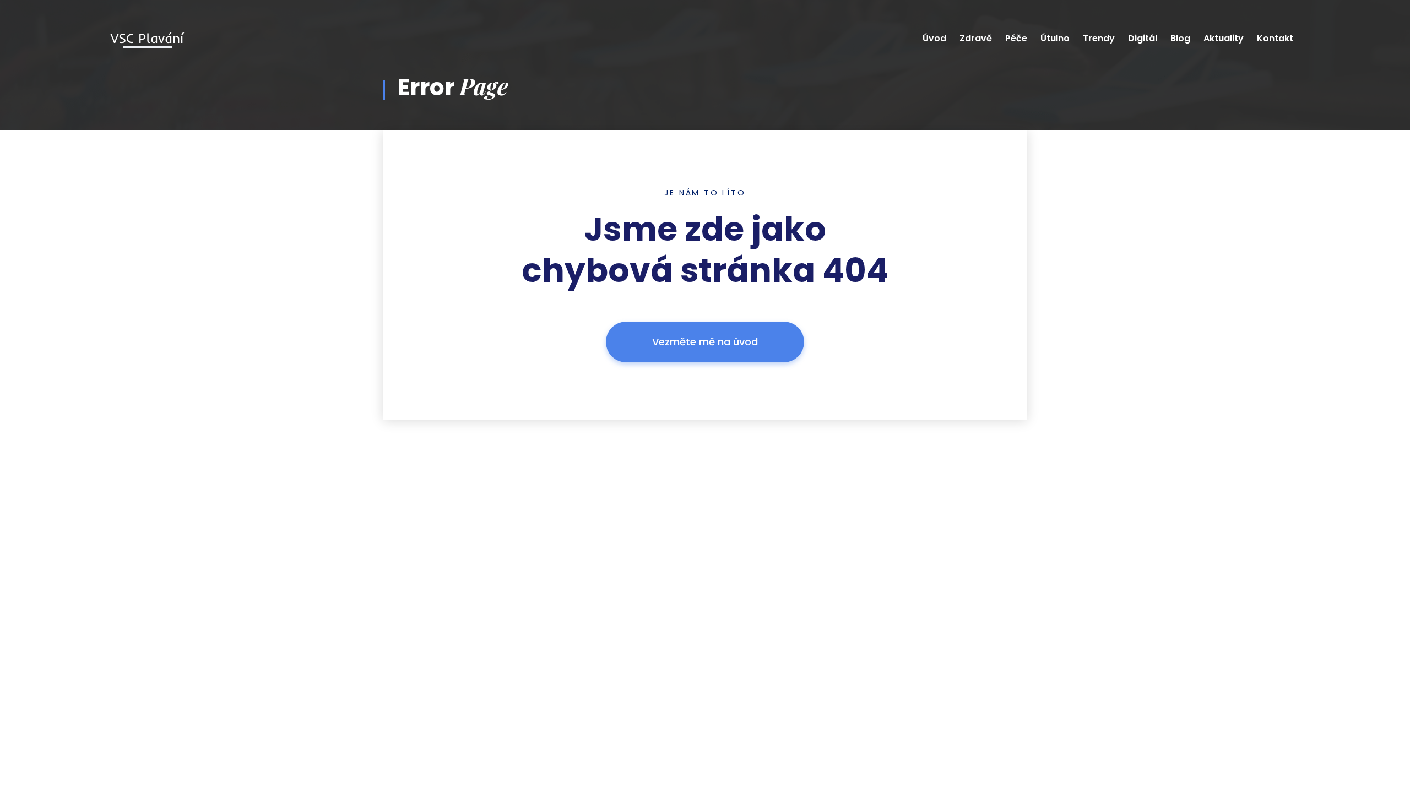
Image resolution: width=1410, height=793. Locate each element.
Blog (1180, 38)
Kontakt (1275, 38)
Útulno (1055, 38)
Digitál (1142, 38)
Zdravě (975, 38)
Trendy (1099, 38)
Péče (1016, 38)
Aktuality (1223, 38)
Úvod (934, 38)
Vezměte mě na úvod (705, 342)
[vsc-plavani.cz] (147, 39)
